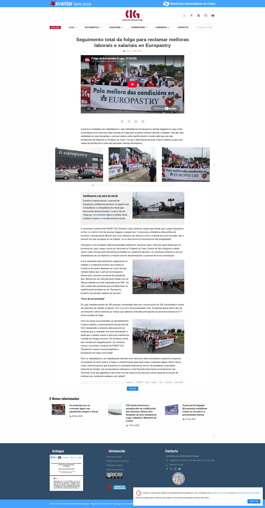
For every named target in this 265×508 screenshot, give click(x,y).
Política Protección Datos (117, 461)
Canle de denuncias (115, 469)
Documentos (92, 27)
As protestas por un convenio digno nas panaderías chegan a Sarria (83, 408)
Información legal (114, 457)
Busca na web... (207, 27)
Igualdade (115, 27)
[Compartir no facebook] (129, 121)
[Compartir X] (122, 121)
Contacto (182, 27)
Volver (132, 388)
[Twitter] (171, 469)
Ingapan (154, 382)
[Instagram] (175, 469)
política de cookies (219, 493)
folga (147, 382)
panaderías (168, 382)
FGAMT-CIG (139, 382)
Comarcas (161, 27)
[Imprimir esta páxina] (142, 121)
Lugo (160, 382)
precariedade (179, 382)
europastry (129, 382)
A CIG (71, 27)
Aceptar (254, 501)
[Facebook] (167, 469)
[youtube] (179, 469)
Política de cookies (114, 465)
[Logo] (132, 15)
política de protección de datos (247, 493)
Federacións (138, 27)
